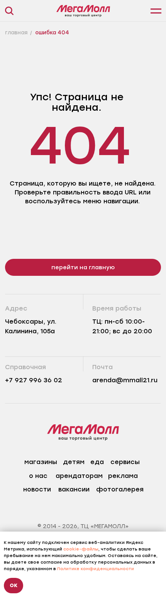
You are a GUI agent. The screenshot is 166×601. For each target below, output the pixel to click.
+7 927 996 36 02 (33, 380)
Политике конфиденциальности (95, 568)
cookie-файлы (80, 549)
